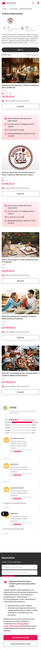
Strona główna (13, 9)
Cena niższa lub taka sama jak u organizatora (19, 119)
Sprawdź (20, 106)
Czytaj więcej (34, 43)
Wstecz (5, 9)
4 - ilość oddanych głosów (13, 30)
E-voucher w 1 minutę (15, 130)
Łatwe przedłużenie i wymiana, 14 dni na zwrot (21, 134)
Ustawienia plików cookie (20, 644)
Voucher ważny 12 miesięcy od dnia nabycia (20, 125)
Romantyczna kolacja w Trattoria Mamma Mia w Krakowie (19, 469)
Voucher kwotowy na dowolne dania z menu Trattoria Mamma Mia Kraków (18, 444)
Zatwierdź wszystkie (20, 637)
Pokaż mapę (7, 54)
